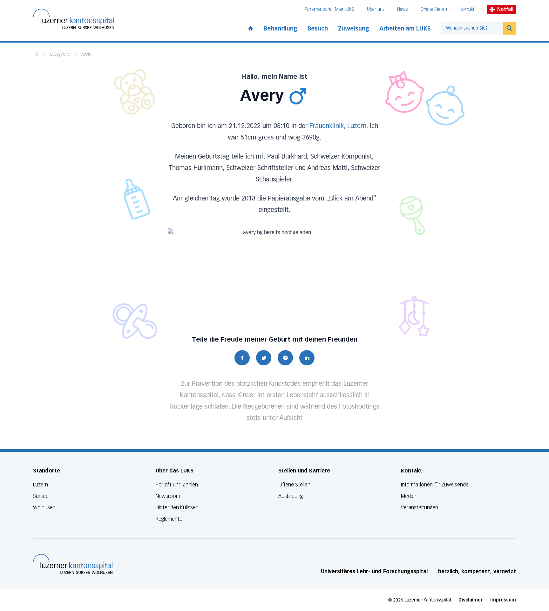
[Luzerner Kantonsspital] (72, 564)
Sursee (41, 496)
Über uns (375, 9)
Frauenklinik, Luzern (337, 126)
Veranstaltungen (419, 508)
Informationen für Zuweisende (435, 485)
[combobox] (472, 28)
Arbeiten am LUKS (405, 28)
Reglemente (169, 519)
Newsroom (168, 496)
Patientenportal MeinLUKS (329, 9)
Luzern (40, 485)
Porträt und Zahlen (177, 485)
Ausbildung (290, 496)
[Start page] (251, 27)
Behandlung (280, 28)
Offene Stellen (433, 9)
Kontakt (467, 9)
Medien (409, 496)
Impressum (503, 600)
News (402, 9)
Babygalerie (60, 55)
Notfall (505, 9)
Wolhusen (44, 508)
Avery (86, 55)
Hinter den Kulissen (177, 508)
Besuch (318, 28)
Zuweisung (353, 28)
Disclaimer (470, 600)
